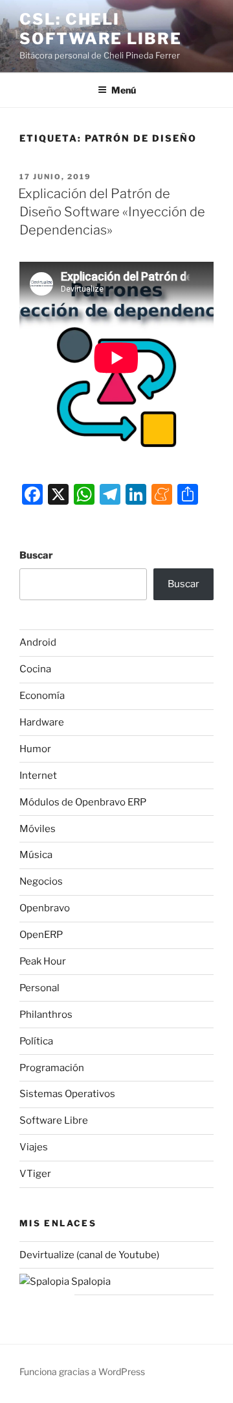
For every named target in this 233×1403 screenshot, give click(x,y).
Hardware (41, 722)
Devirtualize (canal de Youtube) (89, 1255)
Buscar (36, 555)
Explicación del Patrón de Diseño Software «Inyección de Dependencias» (111, 212)
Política (36, 1041)
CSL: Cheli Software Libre (100, 29)
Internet (38, 775)
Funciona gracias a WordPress (82, 1371)
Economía (42, 696)
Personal (39, 988)
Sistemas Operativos (67, 1094)
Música (35, 855)
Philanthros (45, 1014)
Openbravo (44, 908)
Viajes (33, 1147)
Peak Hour (42, 961)
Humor (35, 749)
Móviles (37, 829)
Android (37, 642)
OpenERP (41, 935)
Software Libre (53, 1120)
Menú (123, 89)
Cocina (35, 669)
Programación (51, 1068)
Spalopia (90, 1281)
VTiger (35, 1174)
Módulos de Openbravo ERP (82, 802)
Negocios (41, 881)
